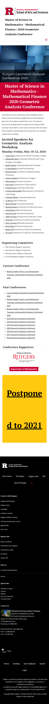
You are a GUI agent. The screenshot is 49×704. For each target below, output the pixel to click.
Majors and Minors (6, 542)
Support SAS (4, 558)
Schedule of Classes (7, 588)
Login (24, 670)
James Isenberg (11, 178)
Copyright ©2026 (9, 694)
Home (6, 663)
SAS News (20, 476)
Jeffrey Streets (11, 216)
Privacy (3, 576)
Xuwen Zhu (9, 229)
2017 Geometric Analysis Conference (21, 334)
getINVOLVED (5, 525)
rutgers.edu (33, 476)
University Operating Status (9, 570)
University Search (6, 599)
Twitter (9, 651)
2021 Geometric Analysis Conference (21, 325)
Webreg (3, 594)
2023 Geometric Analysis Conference (21, 318)
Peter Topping (11, 223)
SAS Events (7, 476)
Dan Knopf (9, 184)
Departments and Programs (9, 546)
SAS (43, 476)
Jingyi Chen (9, 156)
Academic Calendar (7, 513)
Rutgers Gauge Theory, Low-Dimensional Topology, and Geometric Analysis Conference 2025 (25, 302)
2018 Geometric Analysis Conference (21, 331)
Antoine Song (10, 213)
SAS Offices (4, 554)
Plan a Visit (4, 529)
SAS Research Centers (7, 550)
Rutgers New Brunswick (8, 501)
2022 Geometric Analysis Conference (21, 322)
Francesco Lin (10, 188)
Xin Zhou (9, 232)
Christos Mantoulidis (13, 191)
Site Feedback (30, 663)
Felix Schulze (10, 210)
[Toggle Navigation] (46, 39)
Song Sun (9, 220)
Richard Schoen (11, 207)
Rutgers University (24, 353)
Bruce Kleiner (10, 181)
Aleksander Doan (12, 159)
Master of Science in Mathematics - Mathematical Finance (25, 24)
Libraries (3, 591)
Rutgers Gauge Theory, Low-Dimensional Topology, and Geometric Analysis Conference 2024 (25, 312)
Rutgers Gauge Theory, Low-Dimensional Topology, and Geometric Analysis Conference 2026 (25, 274)
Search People (20, 483)
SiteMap (16, 663)
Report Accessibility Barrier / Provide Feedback (28, 689)
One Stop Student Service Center (10, 521)
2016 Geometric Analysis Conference (21, 338)
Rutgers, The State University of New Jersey (28, 694)
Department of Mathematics (24, 369)
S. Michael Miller (11, 197)
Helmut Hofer (11, 172)
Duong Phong (10, 204)
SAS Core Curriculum (7, 596)
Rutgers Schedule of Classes (9, 517)
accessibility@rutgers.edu (37, 687)
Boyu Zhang (10, 226)
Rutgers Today (5, 505)
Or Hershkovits (11, 168)
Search (42, 663)
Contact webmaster (28, 696)
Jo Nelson (9, 200)
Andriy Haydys (10, 165)
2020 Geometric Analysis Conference (21, 328)
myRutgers (4, 509)
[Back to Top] (44, 698)
